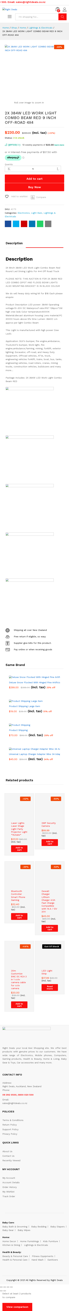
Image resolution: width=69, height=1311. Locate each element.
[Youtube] (34, 1269)
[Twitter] (29, 1269)
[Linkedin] (39, 1269)
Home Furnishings (29, 1241)
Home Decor (9, 1241)
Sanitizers (52, 1259)
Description (14, 243)
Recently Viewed (11, 1160)
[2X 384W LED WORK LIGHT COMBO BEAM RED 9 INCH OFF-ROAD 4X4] (8, 224)
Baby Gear (8, 1230)
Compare (41, 197)
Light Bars (36, 213)
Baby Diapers (57, 1226)
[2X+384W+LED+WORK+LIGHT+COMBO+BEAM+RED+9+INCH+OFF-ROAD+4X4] (16, 224)
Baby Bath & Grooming (14, 1226)
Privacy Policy (9, 1134)
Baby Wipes (24, 1230)
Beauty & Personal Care (15, 1256)
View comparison (17, 1306)
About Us (7, 1151)
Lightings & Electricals (36, 1245)
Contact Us (8, 1156)
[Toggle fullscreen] (8, 1287)
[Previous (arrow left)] (1, 1290)
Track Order (8, 1196)
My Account (8, 1178)
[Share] (4, 1287)
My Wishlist (8, 1191)
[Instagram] (44, 1269)
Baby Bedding (38, 1226)
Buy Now (34, 187)
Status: (9, 138)
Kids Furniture (50, 1241)
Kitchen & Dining (11, 1245)
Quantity (9, 164)
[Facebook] (24, 1269)
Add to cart (34, 178)
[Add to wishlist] (22, 817)
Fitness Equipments (42, 1256)
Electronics (24, 213)
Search (62, 16)
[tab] (16, 245)
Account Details (11, 1182)
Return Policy (9, 1124)
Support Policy (10, 1129)
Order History (9, 1187)
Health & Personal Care (14, 1259)
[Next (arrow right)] (4, 1290)
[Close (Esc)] (1, 1287)
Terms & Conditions (12, 1120)
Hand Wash (37, 1259)
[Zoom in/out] (11, 1287)
